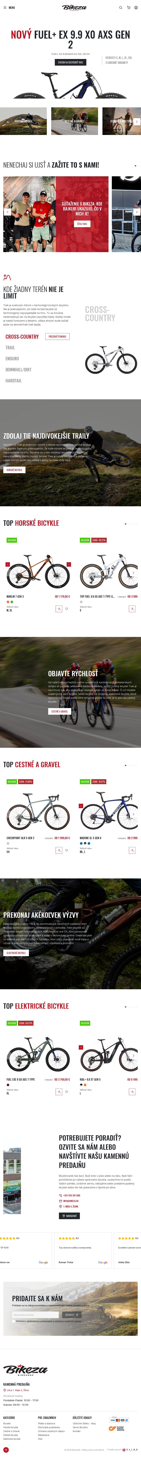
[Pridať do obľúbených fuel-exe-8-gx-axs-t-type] (66, 1091)
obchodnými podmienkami (39, 1321)
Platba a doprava (46, 1423)
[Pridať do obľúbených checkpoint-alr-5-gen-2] (66, 850)
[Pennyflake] (8, 602)
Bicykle (6, 1423)
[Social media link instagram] (6, 1450)
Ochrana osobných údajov (51, 1431)
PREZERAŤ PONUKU (57, 336)
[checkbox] (13, 1321)
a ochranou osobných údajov (67, 1321)
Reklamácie (43, 1435)
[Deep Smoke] (81, 1085)
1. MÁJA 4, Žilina (70, 1206)
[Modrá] (81, 843)
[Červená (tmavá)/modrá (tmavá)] (8, 1085)
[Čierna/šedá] (85, 843)
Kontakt (76, 1431)
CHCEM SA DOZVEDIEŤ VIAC (70, 62)
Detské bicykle (10, 1435)
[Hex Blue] (89, 843)
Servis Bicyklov (80, 1427)
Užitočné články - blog (84, 1423)
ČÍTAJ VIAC (82, 224)
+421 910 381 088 (71, 1195)
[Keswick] (11, 602)
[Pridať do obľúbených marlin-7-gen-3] (66, 609)
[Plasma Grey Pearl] (81, 602)
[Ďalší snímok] (69, 564)
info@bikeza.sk (70, 1201)
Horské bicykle (14, 470)
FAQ (40, 1439)
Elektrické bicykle (16, 953)
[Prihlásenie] (136, 7)
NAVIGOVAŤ (71, 1216)
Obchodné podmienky (49, 1427)
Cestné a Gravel (59, 711)
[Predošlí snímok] (8, 564)
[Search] (120, 7)
